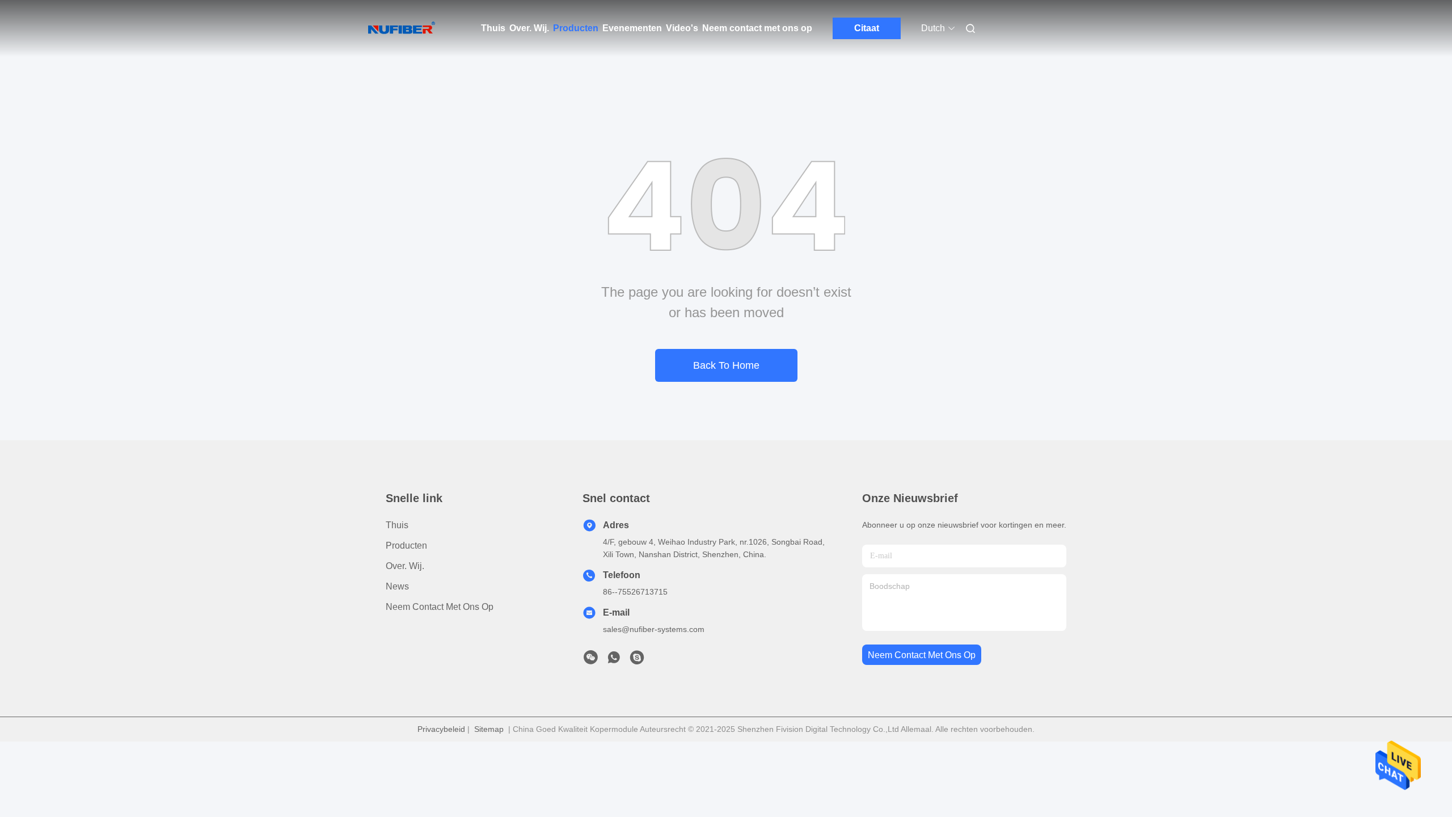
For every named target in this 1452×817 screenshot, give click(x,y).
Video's (682, 28)
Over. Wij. (529, 28)
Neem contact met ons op (757, 28)
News (397, 586)
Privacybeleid (441, 729)
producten (406, 545)
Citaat (866, 28)
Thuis (493, 28)
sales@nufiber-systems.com (653, 629)
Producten (575, 28)
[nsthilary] (637, 660)
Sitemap (489, 729)
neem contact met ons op (922, 655)
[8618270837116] (614, 660)
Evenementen (632, 28)
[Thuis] (402, 28)
